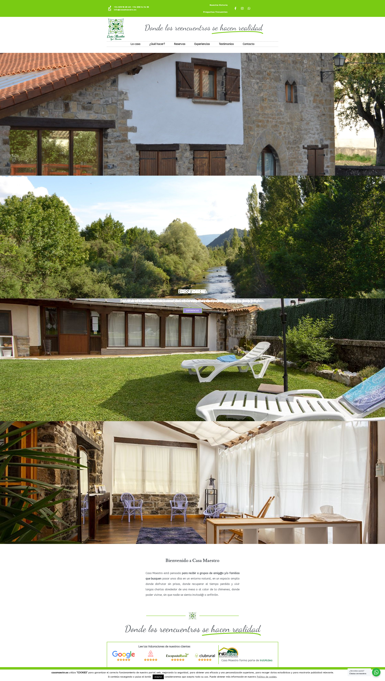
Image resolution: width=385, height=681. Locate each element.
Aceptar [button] (158, 677)
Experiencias (202, 44)
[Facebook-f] (236, 8)
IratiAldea (266, 660)
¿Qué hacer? (157, 44)
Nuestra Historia (219, 5)
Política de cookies (267, 677)
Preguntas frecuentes (215, 12)
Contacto (248, 44)
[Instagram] (242, 8)
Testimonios (226, 44)
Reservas (179, 44)
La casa (135, 44)
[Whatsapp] (249, 8)
